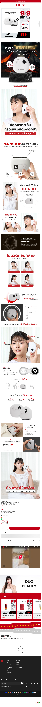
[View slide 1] (18, 652)
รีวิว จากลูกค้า (9, 664)
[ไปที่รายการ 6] (22, 39)
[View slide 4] (22, 652)
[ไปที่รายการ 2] (17, 39)
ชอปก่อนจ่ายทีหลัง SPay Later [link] (7, 517)
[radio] (3, 522)
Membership (9, 662)
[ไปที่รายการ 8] (25, 39)
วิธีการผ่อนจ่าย (9, 665)
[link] (20, 584)
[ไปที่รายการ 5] (21, 39)
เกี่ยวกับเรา (17, 662)
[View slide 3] (21, 652)
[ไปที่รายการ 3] (18, 39)
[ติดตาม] (22, 683)
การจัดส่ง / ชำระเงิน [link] (5, 515)
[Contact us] (37, 703)
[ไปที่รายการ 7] (23, 39)
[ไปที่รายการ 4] (20, 39)
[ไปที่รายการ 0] (16, 39)
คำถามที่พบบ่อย (18, 664)
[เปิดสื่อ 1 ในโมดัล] (29, 10)
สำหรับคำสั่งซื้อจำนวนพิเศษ (10, 670)
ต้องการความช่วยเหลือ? (37, 540)
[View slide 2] (20, 652)
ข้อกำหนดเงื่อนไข (18, 665)
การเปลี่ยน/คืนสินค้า (19, 667)
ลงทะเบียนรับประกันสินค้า (10, 668)
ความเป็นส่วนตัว (18, 668)
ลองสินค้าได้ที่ (9, 672)
